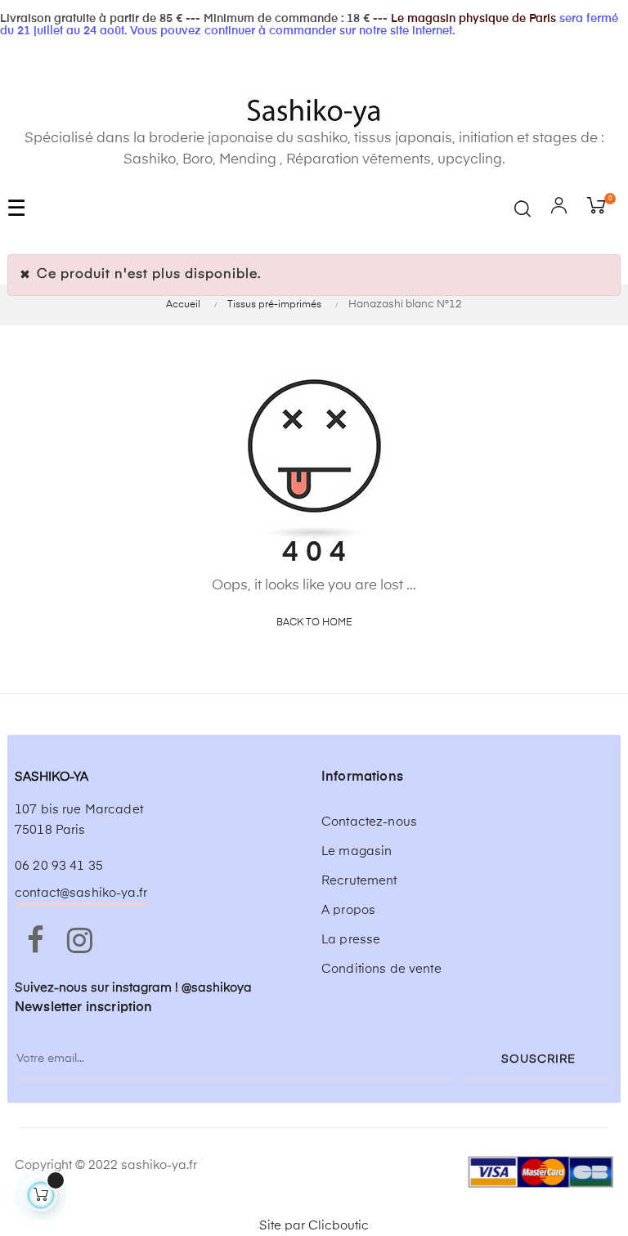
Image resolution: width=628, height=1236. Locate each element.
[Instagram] (79, 941)
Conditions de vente (381, 969)
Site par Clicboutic (314, 1226)
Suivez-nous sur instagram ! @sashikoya (133, 988)
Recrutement (359, 881)
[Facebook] (35, 941)
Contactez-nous (369, 822)
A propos (348, 910)
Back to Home (314, 623)
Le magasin (356, 851)
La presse (350, 940)
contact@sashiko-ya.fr (81, 893)
